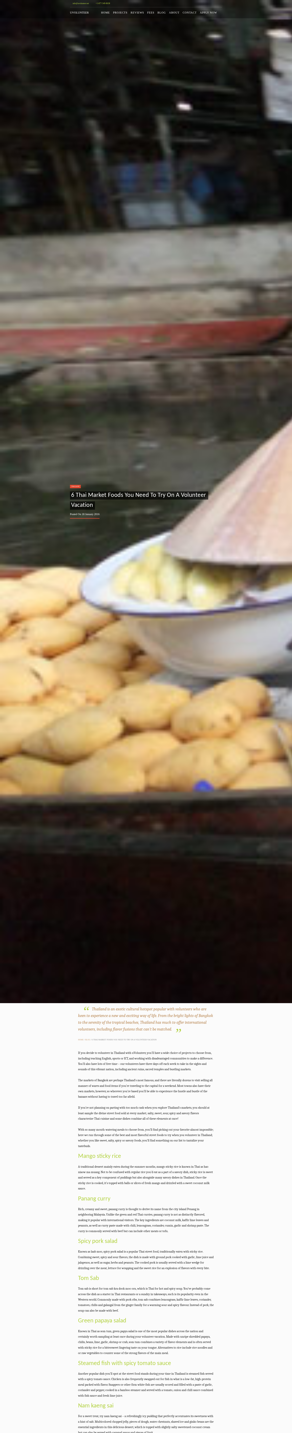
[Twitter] (200, 3)
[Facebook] (211, 3)
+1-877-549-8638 (102, 3)
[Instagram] (195, 3)
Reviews (137, 12)
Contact (190, 12)
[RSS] (221, 3)
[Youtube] (205, 3)
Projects (120, 12)
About (174, 12)
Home (105, 12)
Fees (150, 12)
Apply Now (208, 12)
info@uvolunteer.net (80, 3)
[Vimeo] (216, 3)
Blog (161, 12)
